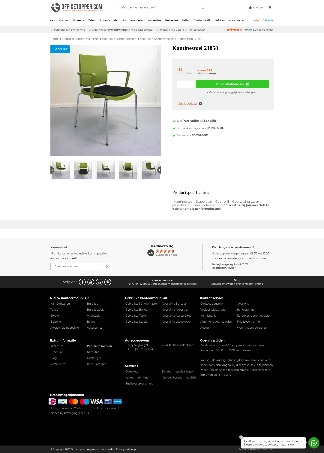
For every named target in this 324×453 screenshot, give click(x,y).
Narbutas (93, 352)
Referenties (57, 364)
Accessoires (237, 20)
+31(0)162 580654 (142, 283)
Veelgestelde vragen (213, 309)
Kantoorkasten (60, 20)
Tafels (92, 20)
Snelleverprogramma (139, 383)
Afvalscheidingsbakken (209, 20)
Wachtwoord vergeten (252, 327)
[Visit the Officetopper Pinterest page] (107, 282)
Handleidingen (246, 309)
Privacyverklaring (248, 321)
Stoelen (55, 315)
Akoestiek (154, 20)
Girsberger (94, 358)
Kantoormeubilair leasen (178, 371)
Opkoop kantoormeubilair (179, 377)
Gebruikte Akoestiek (175, 309)
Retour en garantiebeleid (253, 315)
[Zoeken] (203, 8)
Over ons (243, 303)
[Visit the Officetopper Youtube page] (90, 282)
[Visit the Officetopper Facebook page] (82, 282)
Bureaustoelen (109, 20)
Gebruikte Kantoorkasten (141, 303)
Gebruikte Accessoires (176, 315)
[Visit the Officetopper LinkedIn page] (99, 282)
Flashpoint (268, 449)
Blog (53, 358)
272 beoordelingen (263, 29)
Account (206, 327)
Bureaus (78, 20)
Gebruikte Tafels (136, 315)
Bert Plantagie (96, 364)
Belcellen (171, 20)
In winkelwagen (230, 84)
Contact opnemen (212, 303)
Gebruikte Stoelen (137, 321)
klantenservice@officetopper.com (176, 283)
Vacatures (56, 346)
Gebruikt (268, 20)
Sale (256, 20)
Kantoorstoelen (133, 20)
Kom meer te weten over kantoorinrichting (237, 283)
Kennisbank (208, 315)
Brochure (56, 352)
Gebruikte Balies (136, 309)
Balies (186, 20)
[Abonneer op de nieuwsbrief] (106, 266)
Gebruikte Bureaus (174, 303)
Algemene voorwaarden (216, 321)
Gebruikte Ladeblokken (177, 321)
